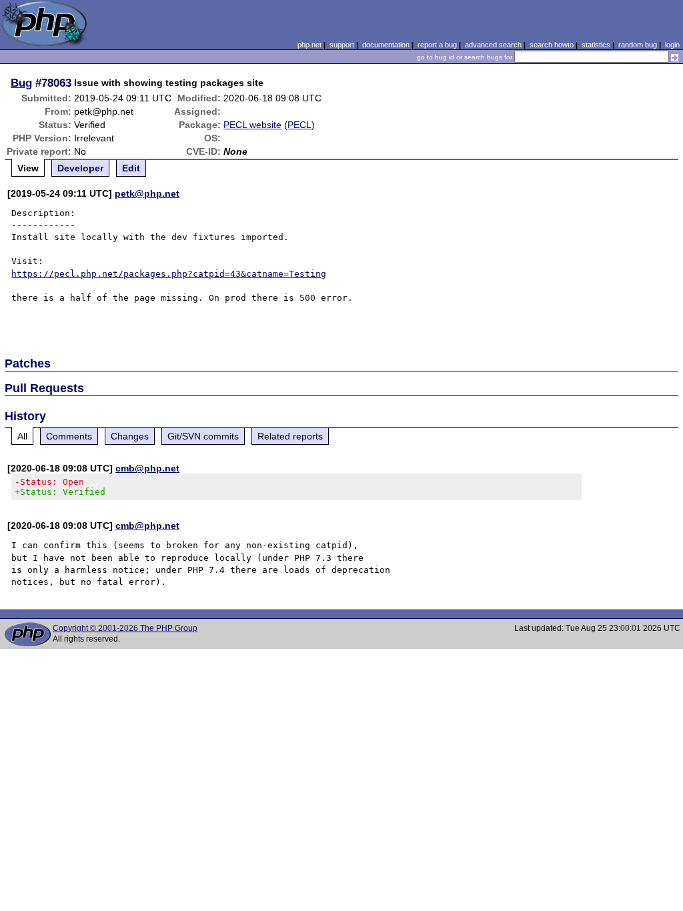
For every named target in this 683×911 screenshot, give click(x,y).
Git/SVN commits (203, 436)
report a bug (437, 45)
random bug (637, 45)
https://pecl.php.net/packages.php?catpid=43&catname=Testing (168, 274)
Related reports (290, 436)
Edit (131, 168)
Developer (80, 168)
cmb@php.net (147, 468)
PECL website (252, 124)
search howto (552, 45)
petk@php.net (147, 193)
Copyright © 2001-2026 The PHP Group (125, 628)
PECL (299, 124)
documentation (386, 45)
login (672, 45)
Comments (69, 436)
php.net (309, 45)
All (22, 436)
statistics (596, 45)
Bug (21, 82)
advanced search (493, 45)
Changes (130, 436)
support (341, 45)
